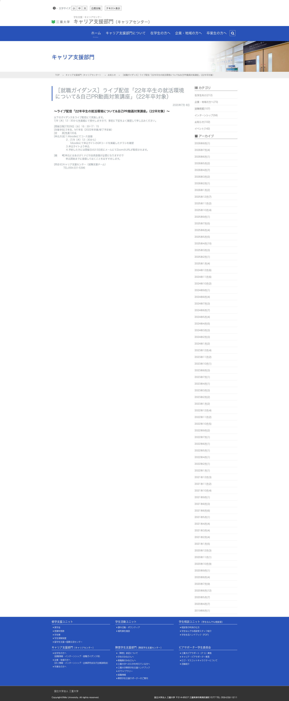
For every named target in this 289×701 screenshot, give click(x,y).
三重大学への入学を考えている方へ (134, 664)
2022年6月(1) (202, 444)
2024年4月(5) (202, 324)
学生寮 (57, 635)
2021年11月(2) (203, 484)
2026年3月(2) (202, 177)
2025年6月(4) (202, 230)
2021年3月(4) (202, 530)
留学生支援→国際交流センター (68, 642)
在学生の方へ (160, 33)
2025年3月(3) (202, 250)
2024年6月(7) (202, 310)
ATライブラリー (125, 671)
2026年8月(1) (202, 143)
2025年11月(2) (203, 203)
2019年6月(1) (202, 611)
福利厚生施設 (124, 631)
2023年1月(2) (202, 404)
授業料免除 (59, 631)
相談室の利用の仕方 (190, 627)
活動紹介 (185, 664)
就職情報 (122, 675)
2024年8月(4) (202, 297)
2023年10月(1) (203, 364)
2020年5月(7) (202, 597)
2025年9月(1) (202, 217)
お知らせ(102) (202, 122)
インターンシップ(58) (206, 115)
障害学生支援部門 (139, 647)
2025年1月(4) (202, 263)
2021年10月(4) (203, 490)
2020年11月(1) (203, 557)
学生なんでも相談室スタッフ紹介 (196, 631)
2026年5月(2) (202, 163)
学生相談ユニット (201, 621)
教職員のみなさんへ (127, 660)
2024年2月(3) (202, 337)
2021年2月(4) (202, 537)
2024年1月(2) (202, 344)
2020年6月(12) (203, 590)
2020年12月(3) (203, 550)
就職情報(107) (202, 109)
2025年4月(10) (203, 243)
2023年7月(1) (202, 377)
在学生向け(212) (204, 95)
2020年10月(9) (203, 564)
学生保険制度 (60, 638)
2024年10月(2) (203, 283)
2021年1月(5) (202, 544)
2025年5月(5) (202, 237)
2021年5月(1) (202, 517)
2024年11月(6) (203, 277)
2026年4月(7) (202, 170)
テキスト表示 (113, 8)
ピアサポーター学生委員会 (195, 647)
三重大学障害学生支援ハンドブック (134, 668)
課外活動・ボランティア (129, 627)
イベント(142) (202, 129)
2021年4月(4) (202, 524)
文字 (65, 8)
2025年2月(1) (202, 257)
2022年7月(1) (202, 437)
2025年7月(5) (202, 223)
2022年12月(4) (203, 410)
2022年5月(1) (202, 450)
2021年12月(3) (203, 477)
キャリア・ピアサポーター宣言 (195, 657)
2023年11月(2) (203, 357)
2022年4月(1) (202, 457)
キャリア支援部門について (126, 33)
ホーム (96, 34)
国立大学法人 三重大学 (66, 691)
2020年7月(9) (202, 584)
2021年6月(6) (202, 511)
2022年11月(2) (203, 417)
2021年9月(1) (202, 497)
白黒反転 (96, 8)
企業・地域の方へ (188, 33)
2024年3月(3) (202, 330)
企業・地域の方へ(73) (206, 102)
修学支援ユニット (62, 621)
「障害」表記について (128, 653)
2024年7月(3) (202, 304)
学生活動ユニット (126, 621)
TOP (57, 75)
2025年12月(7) (203, 197)
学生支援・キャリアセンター (88, 17)
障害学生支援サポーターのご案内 (133, 678)
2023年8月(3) (202, 370)
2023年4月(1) (202, 384)
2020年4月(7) (202, 604)
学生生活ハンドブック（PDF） (195, 635)
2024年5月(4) (202, 317)
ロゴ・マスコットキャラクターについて (199, 660)
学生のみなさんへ (126, 657)
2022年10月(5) (203, 424)
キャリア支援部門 (112, 20)
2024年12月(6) (203, 270)
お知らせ (112, 75)
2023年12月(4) (203, 350)
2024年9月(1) (202, 290)
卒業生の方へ (217, 33)
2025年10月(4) (203, 210)
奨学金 (57, 627)
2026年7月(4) (202, 150)
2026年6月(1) (202, 157)
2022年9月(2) (202, 430)
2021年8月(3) (202, 504)
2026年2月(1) (202, 183)
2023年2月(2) (202, 397)
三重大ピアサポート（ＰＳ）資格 (196, 653)
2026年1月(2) (202, 190)
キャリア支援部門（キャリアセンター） (84, 75)
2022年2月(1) (202, 464)
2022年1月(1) (202, 470)
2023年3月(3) (202, 390)
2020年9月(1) (202, 570)
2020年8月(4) (202, 577)
